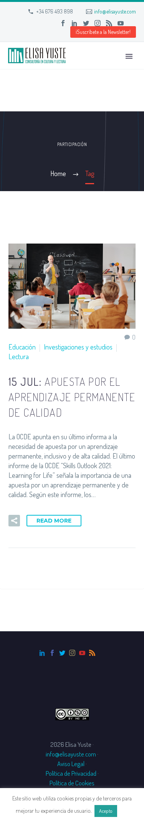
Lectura (18, 356)
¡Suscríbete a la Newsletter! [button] (103, 32)
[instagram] (72, 653)
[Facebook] (63, 23)
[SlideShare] (132, 23)
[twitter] (62, 653)
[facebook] (52, 653)
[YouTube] (120, 23)
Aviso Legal (70, 764)
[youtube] (82, 653)
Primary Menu (129, 56)
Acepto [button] (106, 811)
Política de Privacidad (71, 773)
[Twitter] (86, 23)
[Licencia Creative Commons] (72, 713)
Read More (53, 520)
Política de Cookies (72, 783)
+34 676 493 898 (54, 11)
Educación (22, 347)
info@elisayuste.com (115, 11)
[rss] (92, 653)
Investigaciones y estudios (78, 347)
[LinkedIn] (74, 23)
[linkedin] (42, 653)
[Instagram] (97, 23)
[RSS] (109, 23)
